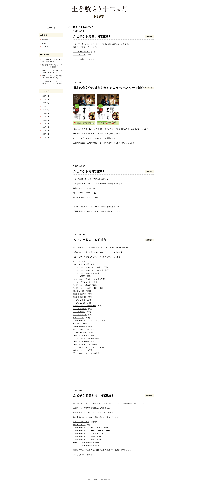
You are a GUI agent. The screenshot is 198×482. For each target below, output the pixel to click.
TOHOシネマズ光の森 (82, 344)
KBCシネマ (77, 323)
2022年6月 (45, 123)
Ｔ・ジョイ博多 (79, 55)
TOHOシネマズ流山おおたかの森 (86, 279)
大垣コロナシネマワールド (83, 445)
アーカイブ (44, 91)
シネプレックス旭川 (81, 422)
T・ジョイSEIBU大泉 (81, 52)
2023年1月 (45, 99)
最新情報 (45, 40)
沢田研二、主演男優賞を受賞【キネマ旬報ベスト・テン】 (52, 71)
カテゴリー (44, 35)
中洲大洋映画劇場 (80, 326)
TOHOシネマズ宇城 (81, 341)
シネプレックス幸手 (81, 264)
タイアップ (46, 46)
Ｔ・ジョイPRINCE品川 (82, 282)
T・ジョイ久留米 (80, 332)
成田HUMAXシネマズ (82, 193)
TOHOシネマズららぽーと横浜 (85, 288)
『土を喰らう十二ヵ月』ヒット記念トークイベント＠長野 (52, 82)
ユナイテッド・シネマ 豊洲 (84, 436)
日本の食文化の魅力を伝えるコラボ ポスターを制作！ (110, 87)
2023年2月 (45, 96)
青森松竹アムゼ (79, 425)
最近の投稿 (44, 54)
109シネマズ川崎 (80, 294)
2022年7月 (45, 120)
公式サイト (51, 28)
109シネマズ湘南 (80, 297)
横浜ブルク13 (78, 291)
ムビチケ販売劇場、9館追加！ (93, 395)
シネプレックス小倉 (81, 329)
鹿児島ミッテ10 (79, 350)
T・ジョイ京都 (79, 303)
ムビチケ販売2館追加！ (89, 171)
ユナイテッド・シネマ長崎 (83, 338)
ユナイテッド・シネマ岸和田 (84, 306)
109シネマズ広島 (80, 315)
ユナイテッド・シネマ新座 (83, 273)
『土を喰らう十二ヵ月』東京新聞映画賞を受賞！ (52, 60)
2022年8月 (45, 117)
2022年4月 (45, 130)
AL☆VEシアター (80, 261)
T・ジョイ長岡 (79, 300)
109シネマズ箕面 (80, 309)
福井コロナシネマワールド (83, 442)
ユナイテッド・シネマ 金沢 (84, 439)
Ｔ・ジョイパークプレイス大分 (85, 347)
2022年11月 (46, 106)
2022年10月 (46, 110)
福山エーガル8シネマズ (82, 197)
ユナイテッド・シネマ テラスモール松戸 (89, 430)
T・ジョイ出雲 (79, 312)
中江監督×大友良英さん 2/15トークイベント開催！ (52, 66)
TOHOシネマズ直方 (81, 335)
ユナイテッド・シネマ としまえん (86, 433)
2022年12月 (46, 103)
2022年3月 (45, 134)
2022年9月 (45, 113)
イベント (45, 43)
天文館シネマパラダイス (83, 353)
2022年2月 (45, 137)
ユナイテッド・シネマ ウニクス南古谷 (88, 270)
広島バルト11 (78, 318)
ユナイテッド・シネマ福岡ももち (86, 320)
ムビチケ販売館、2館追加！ (92, 36)
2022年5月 (45, 127)
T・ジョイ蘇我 (79, 276)
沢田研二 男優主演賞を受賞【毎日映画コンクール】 (52, 77)
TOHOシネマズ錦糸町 (82, 285)
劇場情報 (78, 211)
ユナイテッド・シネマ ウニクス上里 (87, 427)
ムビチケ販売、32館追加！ (91, 239)
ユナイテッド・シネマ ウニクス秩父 (87, 267)
